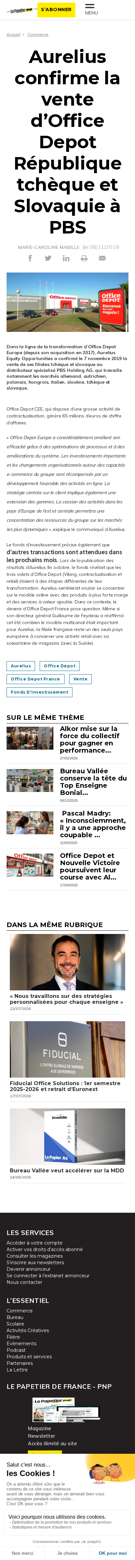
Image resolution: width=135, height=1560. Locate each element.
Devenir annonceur (28, 1269)
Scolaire (15, 1324)
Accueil (13, 34)
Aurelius (21, 665)
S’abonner (56, 9)
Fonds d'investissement (39, 692)
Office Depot (59, 665)
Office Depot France (35, 679)
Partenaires (20, 1363)
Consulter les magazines (35, 1256)
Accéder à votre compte (35, 1243)
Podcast (16, 1350)
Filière (13, 1337)
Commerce (38, 34)
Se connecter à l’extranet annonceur (48, 1276)
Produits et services (29, 1357)
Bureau (15, 1317)
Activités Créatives (28, 1330)
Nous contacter (24, 1282)
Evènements (21, 1344)
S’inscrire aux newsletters (35, 1263)
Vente (80, 679)
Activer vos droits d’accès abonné (45, 1249)
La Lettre (17, 1370)
